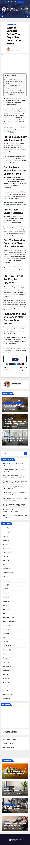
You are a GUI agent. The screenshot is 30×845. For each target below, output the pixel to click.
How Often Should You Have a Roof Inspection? (8, 370)
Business (5, 532)
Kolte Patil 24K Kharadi (9, 743)
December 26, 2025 (10, 828)
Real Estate (6, 666)
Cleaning (5, 548)
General (5, 601)
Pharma (5, 662)
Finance (5, 580)
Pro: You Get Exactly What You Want (14, 79)
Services (5, 670)
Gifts (4, 605)
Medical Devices (7, 654)
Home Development (11, 24)
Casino (5, 540)
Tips (4, 686)
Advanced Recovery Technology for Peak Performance (13, 791)
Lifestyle (5, 645)
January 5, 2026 (10, 776)
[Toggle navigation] (14, 16)
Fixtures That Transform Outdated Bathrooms (15, 439)
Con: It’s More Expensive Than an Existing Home (13, 82)
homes (12, 132)
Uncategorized (7, 694)
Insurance (5, 625)
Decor (4, 560)
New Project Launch (8, 747)
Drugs (4, 564)
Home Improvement (18, 402)
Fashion (5, 576)
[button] (25, 16)
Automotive (6, 528)
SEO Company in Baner (9, 739)
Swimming (6, 678)
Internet (5, 633)
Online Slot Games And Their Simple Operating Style (14, 773)
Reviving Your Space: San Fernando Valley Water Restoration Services (15, 424)
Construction (6, 552)
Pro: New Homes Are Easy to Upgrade (14, 90)
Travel (4, 690)
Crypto (4, 556)
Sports (4, 674)
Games (5, 597)
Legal (4, 641)
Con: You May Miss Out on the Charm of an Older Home (14, 87)
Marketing (5, 650)
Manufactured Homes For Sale (17, 204)
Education (5, 568)
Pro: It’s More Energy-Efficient (12, 85)
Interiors (5, 629)
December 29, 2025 (10, 810)
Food (4, 589)
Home (4, 613)
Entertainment (7, 572)
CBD (4, 544)
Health (4, 609)
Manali (16, 48)
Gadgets (5, 593)
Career (5, 536)
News (4, 658)
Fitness (5, 585)
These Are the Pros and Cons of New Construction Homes (14, 93)
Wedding (5, 698)
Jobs (4, 637)
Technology (6, 682)
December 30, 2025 (10, 793)
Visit (15, 359)
